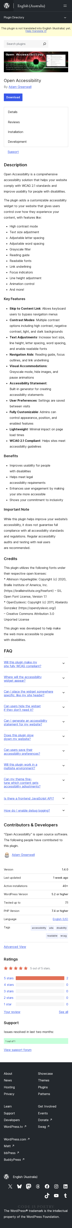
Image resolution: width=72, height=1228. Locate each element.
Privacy (9, 1094)
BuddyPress (14, 1160)
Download (13, 97)
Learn (8, 1106)
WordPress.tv (15, 1127)
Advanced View (15, 947)
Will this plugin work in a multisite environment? (20, 766)
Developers (12, 1120)
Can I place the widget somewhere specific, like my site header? (28, 693)
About (8, 1073)
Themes (43, 1080)
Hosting (9, 1087)
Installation (15, 132)
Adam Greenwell (20, 87)
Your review (12, 1012)
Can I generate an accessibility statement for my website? (25, 722)
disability (61, 927)
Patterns (44, 1094)
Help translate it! (36, 31)
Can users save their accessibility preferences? (22, 751)
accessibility (39, 927)
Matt (9, 1146)
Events (43, 1113)
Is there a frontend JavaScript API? (29, 798)
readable (52, 935)
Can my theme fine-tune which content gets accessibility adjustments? (22, 782)
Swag (44, 1127)
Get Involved (47, 1106)
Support (13, 152)
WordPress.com (17, 1139)
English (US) (60, 919)
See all (63, 1012)
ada (51, 927)
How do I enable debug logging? (27, 810)
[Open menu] (66, 5)
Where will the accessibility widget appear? (23, 678)
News (8, 1080)
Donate (45, 1120)
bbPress (11, 1153)
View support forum (17, 1050)
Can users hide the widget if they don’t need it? (22, 708)
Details (12, 112)
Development (17, 142)
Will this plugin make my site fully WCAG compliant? (22, 664)
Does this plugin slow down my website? (19, 737)
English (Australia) (25, 1177)
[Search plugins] (44, 44)
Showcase (45, 1073)
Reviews (14, 122)
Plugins (43, 1087)
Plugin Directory (14, 17)
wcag (63, 935)
